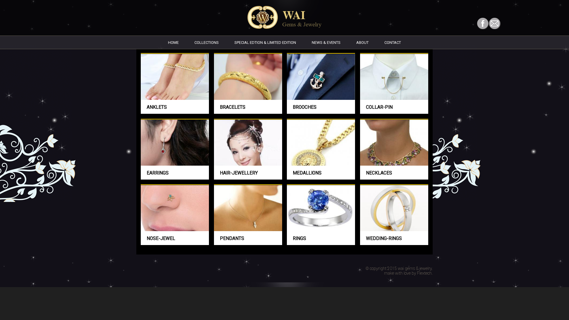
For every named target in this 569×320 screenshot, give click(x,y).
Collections (206, 42)
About (362, 42)
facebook (483, 23)
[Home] (284, 27)
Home (173, 42)
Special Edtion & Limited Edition (265, 42)
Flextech (424, 273)
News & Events (326, 42)
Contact (392, 42)
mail (495, 23)
